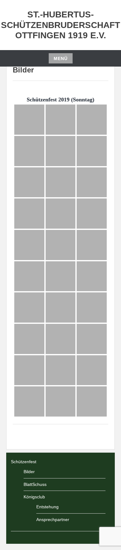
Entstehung (47, 506)
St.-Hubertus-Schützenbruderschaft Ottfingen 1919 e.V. (60, 25)
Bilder (29, 471)
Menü (61, 58)
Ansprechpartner (52, 519)
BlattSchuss (35, 484)
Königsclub (34, 496)
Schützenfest (23, 461)
